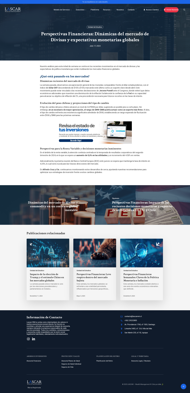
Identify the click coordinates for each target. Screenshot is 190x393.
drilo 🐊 (160, 384)
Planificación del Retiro (104, 361)
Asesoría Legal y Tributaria (140, 361)
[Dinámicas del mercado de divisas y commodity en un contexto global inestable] (47, 205)
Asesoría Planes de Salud (70, 361)
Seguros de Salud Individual (71, 364)
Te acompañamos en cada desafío (95, 2)
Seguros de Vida (67, 367)
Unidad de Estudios (95, 27)
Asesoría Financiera (34, 361)
